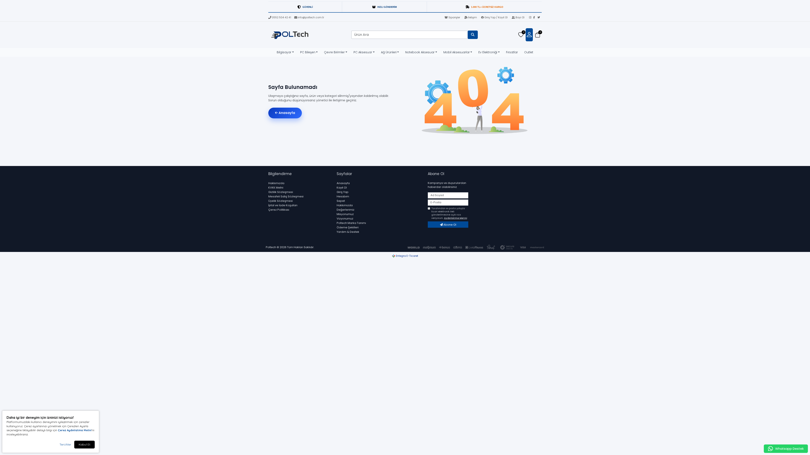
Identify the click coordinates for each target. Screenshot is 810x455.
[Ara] (473, 35)
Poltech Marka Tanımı (351, 223)
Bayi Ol (520, 17)
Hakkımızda (276, 183)
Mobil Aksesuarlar (456, 52)
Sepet (341, 201)
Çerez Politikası (278, 210)
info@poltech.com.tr (311, 17)
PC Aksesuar (363, 52)
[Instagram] (531, 18)
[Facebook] (535, 18)
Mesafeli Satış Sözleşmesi (286, 196)
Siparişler (454, 17)
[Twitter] (539, 18)
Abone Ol (449, 225)
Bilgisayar (284, 52)
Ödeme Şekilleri (348, 227)
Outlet (528, 52)
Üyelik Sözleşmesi (280, 201)
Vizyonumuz (345, 219)
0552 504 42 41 (281, 17)
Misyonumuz (345, 214)
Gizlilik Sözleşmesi (280, 192)
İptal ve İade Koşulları (282, 205)
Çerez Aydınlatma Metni (74, 430)
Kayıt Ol (342, 188)
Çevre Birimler (334, 52)
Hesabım (343, 196)
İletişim (472, 17)
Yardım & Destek (348, 232)
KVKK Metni (275, 188)
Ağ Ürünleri (389, 52)
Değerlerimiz (345, 210)
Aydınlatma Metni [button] (455, 218)
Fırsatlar (512, 52)
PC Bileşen (307, 52)
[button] (537, 35)
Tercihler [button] (65, 444)
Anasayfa (286, 113)
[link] (405, 7)
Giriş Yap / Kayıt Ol (496, 17)
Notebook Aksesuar (420, 52)
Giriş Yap (342, 192)
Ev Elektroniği (487, 52)
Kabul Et (84, 444)
